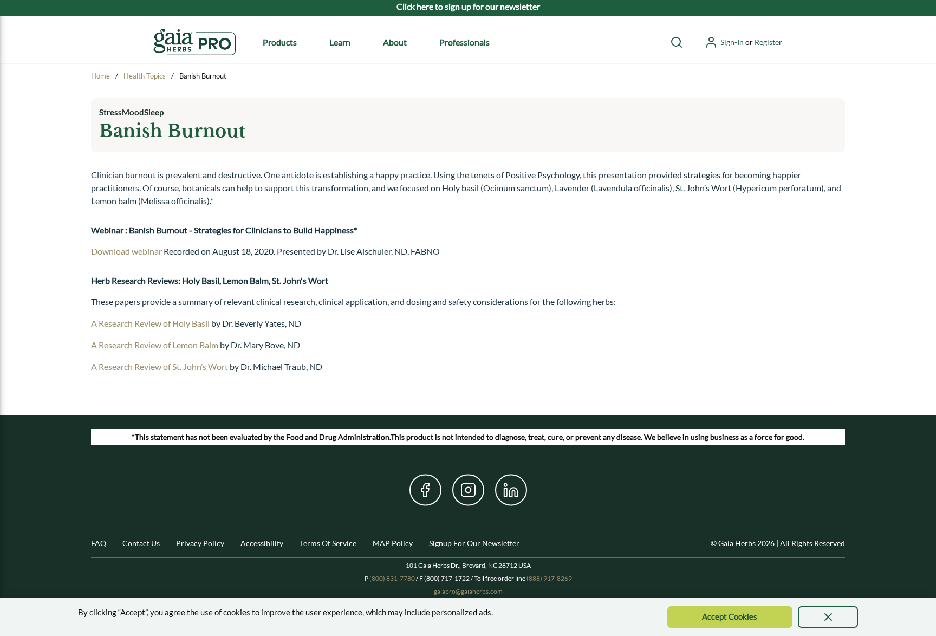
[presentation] (828, 617)
